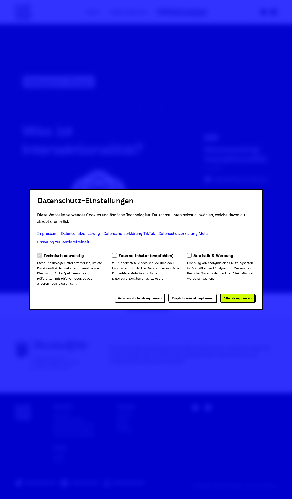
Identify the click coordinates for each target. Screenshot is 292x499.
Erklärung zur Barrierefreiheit (63, 241)
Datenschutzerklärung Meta (183, 233)
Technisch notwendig (64, 255)
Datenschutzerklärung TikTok (129, 233)
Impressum (47, 233)
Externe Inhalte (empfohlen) (146, 255)
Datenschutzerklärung (80, 233)
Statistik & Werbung (213, 255)
